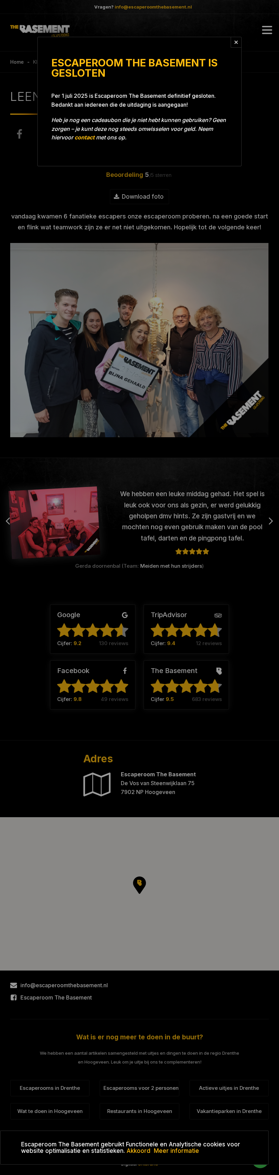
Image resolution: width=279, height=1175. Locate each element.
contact (85, 137)
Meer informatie (176, 1151)
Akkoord (138, 1151)
